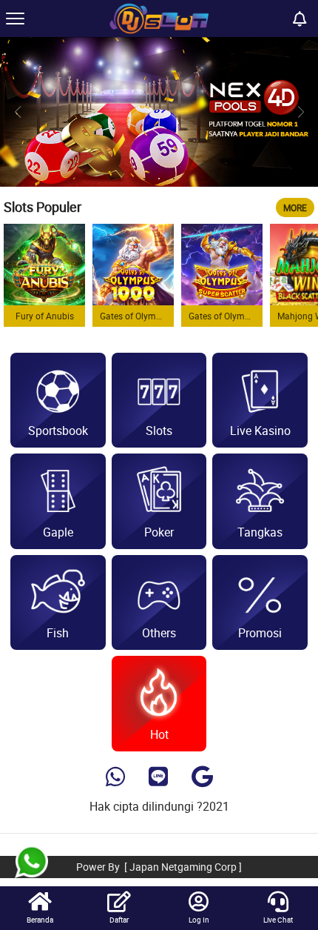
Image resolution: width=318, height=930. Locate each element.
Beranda (40, 919)
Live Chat (278, 919)
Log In (199, 919)
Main (44, 264)
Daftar (119, 919)
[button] (301, 112)
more (295, 207)
